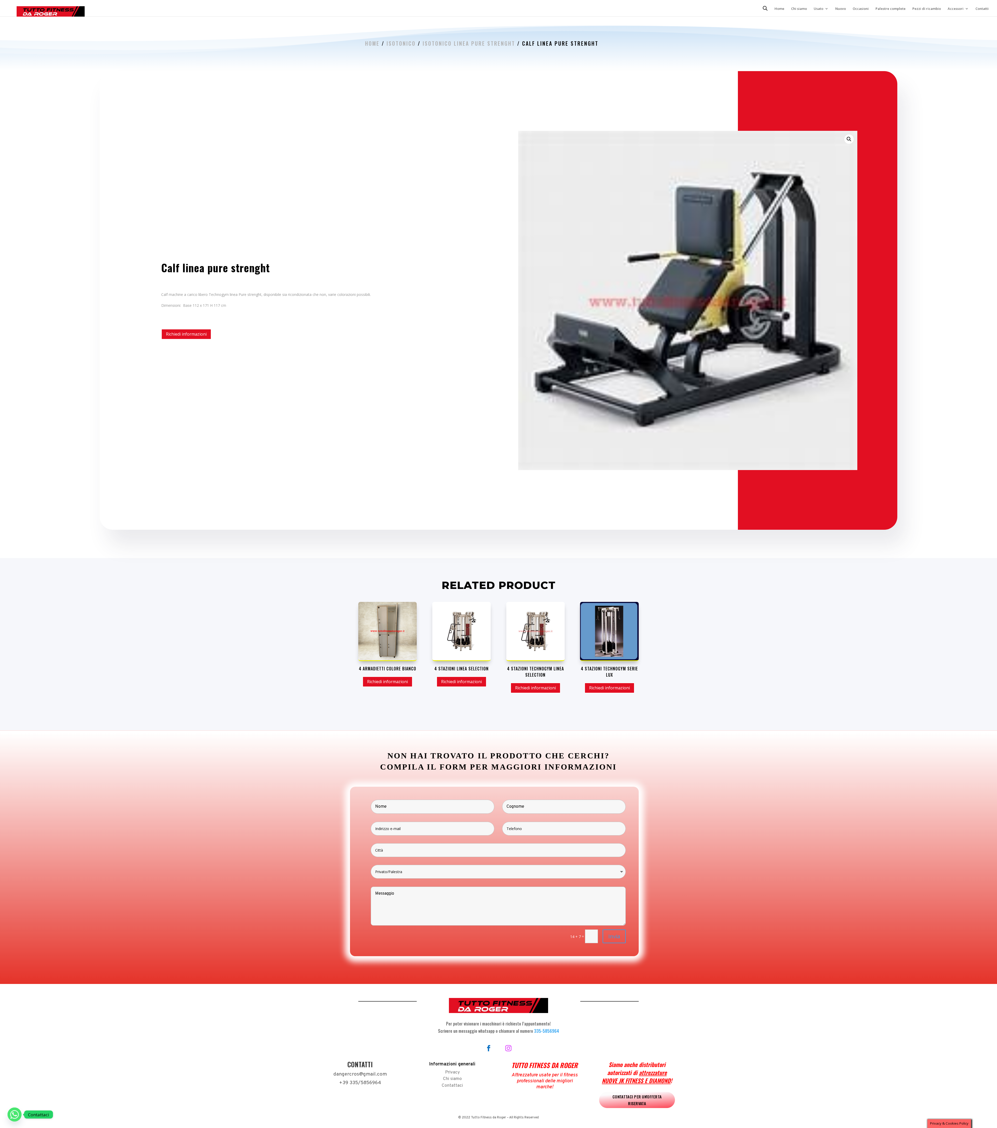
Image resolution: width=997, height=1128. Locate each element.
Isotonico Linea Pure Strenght (469, 43)
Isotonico (401, 43)
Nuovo (840, 9)
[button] (849, 139)
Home (779, 9)
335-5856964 (546, 1031)
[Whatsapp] (15, 1114)
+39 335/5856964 (360, 1083)
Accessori (956, 9)
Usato (818, 9)
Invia (614, 936)
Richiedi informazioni (186, 334)
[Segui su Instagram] (508, 1048)
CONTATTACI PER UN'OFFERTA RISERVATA (637, 1099)
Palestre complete (890, 9)
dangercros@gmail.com (360, 1074)
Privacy (452, 1072)
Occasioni (861, 9)
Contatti (982, 9)
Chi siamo (799, 9)
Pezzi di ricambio (926, 9)
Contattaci (452, 1086)
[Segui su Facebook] (488, 1048)
